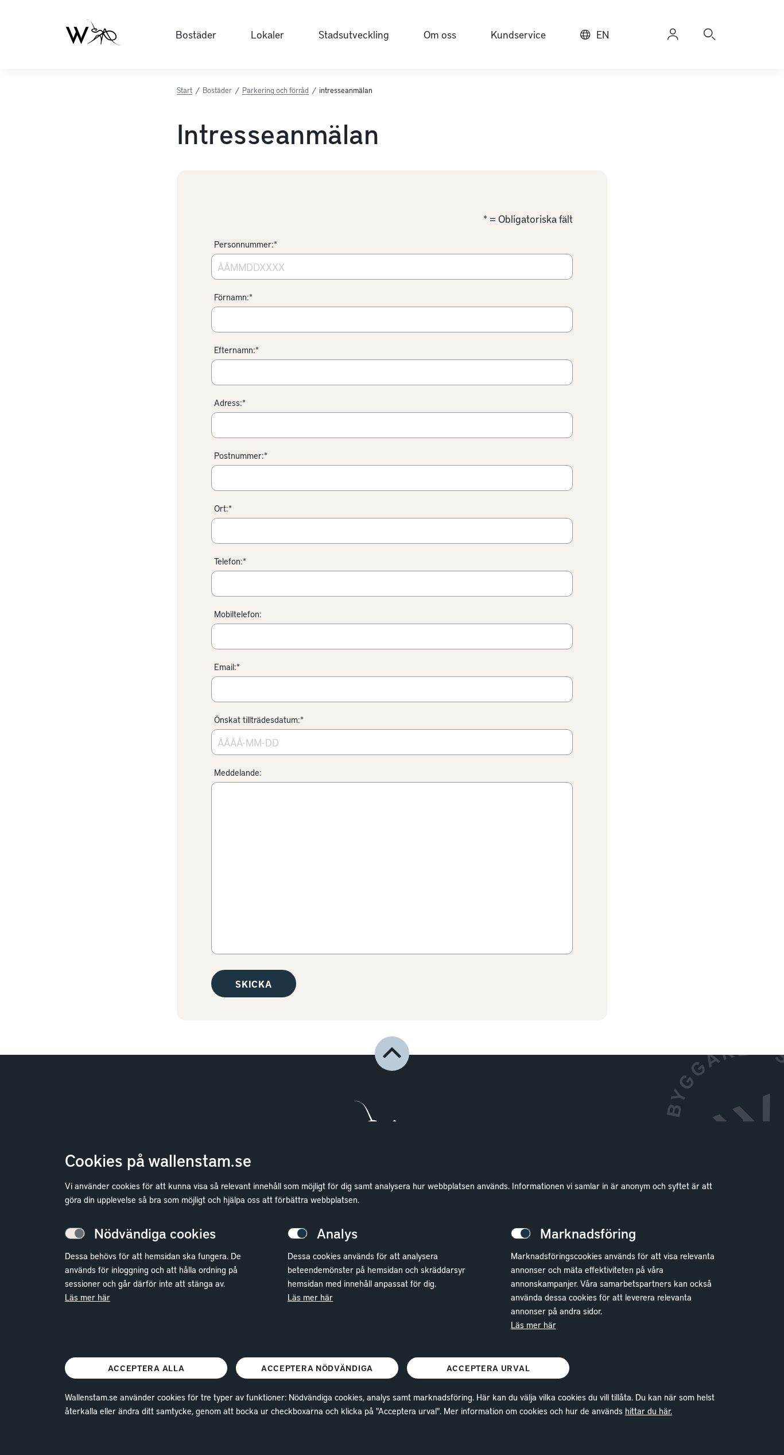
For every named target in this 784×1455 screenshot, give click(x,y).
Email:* (227, 666)
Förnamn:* (233, 297)
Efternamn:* (236, 349)
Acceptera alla (146, 1368)
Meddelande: (238, 772)
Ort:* (223, 508)
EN (602, 34)
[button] (392, 1053)
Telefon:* (230, 561)
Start (184, 90)
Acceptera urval (488, 1368)
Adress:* (230, 402)
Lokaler (267, 34)
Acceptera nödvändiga (317, 1368)
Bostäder (196, 34)
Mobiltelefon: (238, 614)
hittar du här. (648, 1411)
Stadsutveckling (354, 34)
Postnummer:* (240, 455)
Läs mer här (87, 1297)
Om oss (440, 34)
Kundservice (518, 34)
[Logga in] (672, 34)
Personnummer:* (245, 244)
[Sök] (709, 34)
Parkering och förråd (275, 90)
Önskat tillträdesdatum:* (259, 719)
